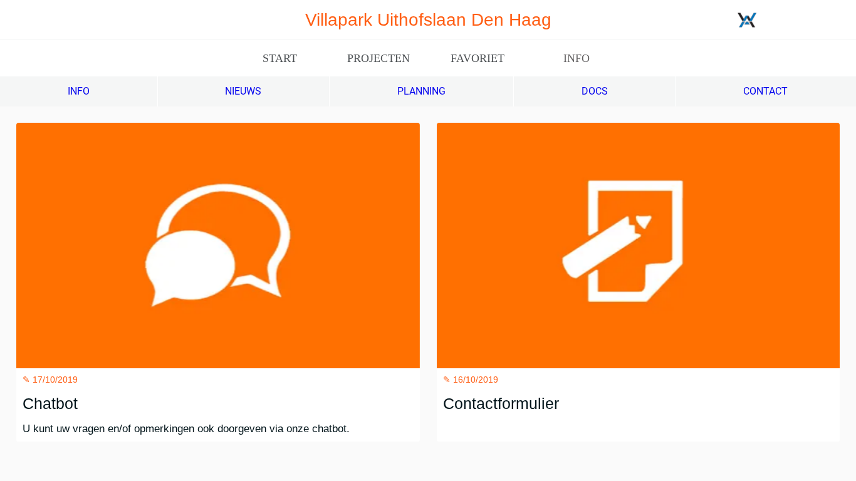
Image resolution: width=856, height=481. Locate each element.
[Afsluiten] (20, 20)
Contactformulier (501, 403)
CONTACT (765, 91)
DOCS (595, 91)
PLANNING (421, 91)
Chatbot (50, 403)
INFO (79, 91)
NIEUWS (243, 91)
